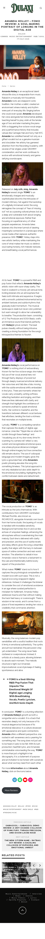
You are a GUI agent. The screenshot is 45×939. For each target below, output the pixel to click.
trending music (10, 812)
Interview (37, 894)
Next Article (22, 837)
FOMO (28, 806)
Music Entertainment (20, 36)
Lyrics (33, 898)
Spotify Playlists (17, 900)
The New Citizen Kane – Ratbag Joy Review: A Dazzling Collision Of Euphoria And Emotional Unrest (22, 844)
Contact (35, 900)
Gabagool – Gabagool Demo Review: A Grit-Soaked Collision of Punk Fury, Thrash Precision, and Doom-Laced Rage (22, 829)
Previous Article (22, 822)
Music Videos (19, 898)
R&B (36, 809)
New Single (28, 809)
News (18, 896)
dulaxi (21, 806)
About (24, 902)
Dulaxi (21, 34)
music (35, 806)
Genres (4, 36)
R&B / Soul (39, 36)
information (17, 768)
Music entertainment (13, 809)
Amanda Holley (10, 806)
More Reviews (11, 790)
